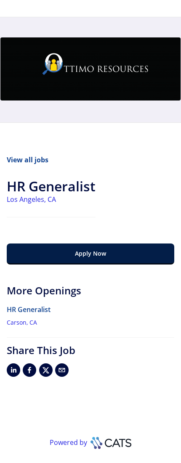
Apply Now (90, 253)
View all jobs (27, 159)
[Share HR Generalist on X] (46, 371)
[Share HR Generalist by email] (62, 371)
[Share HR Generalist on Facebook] (29, 371)
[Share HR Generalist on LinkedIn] (13, 371)
